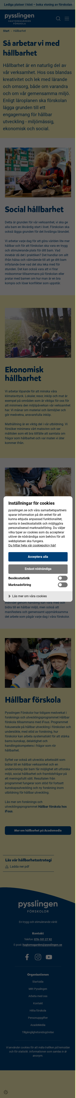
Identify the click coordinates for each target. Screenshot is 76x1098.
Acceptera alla (38, 557)
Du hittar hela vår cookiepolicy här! (32, 545)
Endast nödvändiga (38, 569)
